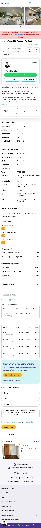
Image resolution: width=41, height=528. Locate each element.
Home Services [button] (6, 506)
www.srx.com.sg (17, 34)
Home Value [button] (5, 493)
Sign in (37, 3)
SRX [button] (2, 497)
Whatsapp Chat (22, 75)
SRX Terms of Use (27, 478)
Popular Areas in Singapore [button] (10, 519)
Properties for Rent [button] (7, 510)
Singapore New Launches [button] (9, 502)
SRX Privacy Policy (13, 478)
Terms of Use (15, 422)
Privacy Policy (28, 422)
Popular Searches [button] (7, 515)
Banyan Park (21, 153)
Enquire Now (8, 427)
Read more (4, 104)
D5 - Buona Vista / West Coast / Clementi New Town (29, 185)
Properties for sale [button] (7, 488)
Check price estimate (12, 375)
